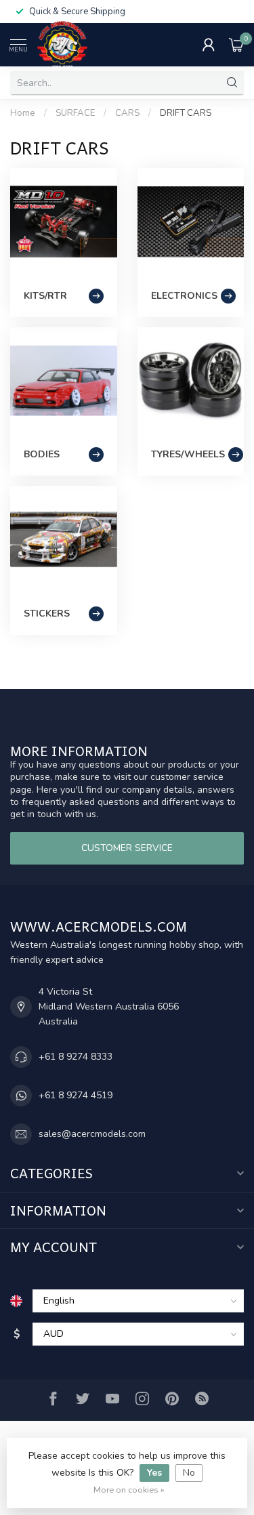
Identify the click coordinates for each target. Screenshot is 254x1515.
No (189, 1472)
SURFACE (75, 113)
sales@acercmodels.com (92, 1133)
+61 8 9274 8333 (75, 1056)
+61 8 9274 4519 (75, 1095)
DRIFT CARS (185, 113)
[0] (236, 44)
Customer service (127, 848)
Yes (154, 1472)
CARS (127, 113)
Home (22, 113)
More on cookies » (129, 1489)
